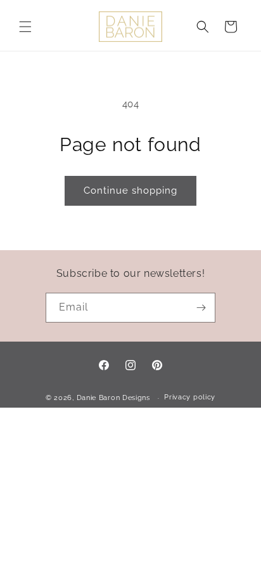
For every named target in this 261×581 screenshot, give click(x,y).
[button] (25, 27)
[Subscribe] (201, 308)
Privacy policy (189, 397)
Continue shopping (130, 190)
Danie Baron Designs (113, 398)
